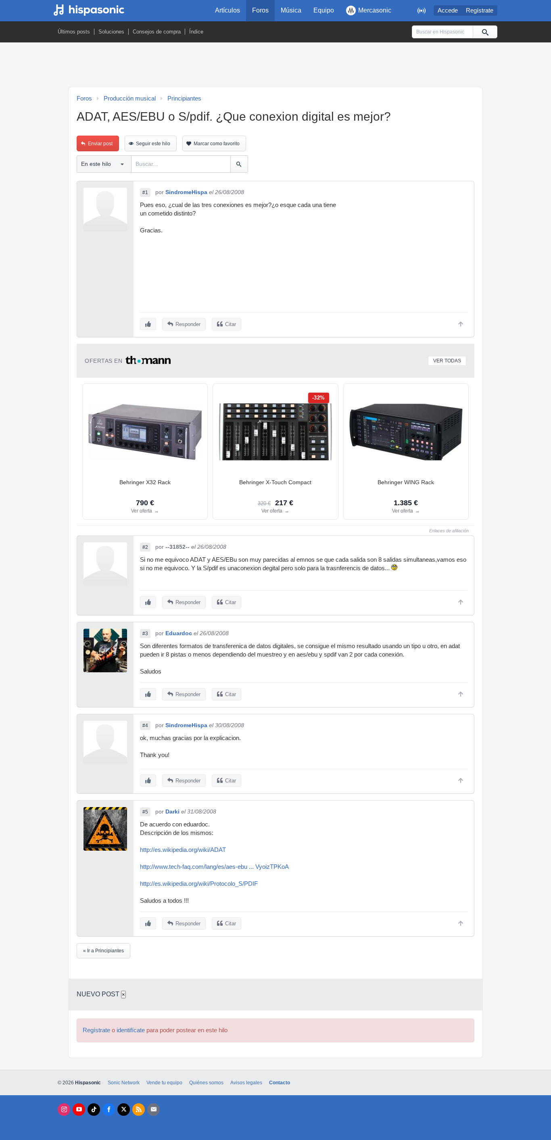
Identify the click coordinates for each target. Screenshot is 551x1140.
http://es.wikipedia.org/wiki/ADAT (183, 850)
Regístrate (479, 10)
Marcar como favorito (217, 143)
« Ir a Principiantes (103, 951)
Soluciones (111, 32)
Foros (260, 10)
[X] (123, 1109)
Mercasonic (374, 10)
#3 (145, 633)
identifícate (131, 1030)
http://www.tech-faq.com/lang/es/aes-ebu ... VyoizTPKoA (214, 867)
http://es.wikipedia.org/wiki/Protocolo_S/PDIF (199, 884)
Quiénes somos (206, 1083)
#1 (145, 192)
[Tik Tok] (94, 1109)
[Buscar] (485, 32)
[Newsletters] (153, 1109)
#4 (145, 725)
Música (291, 10)
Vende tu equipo (164, 1083)
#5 (145, 812)
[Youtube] (79, 1109)
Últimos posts (74, 32)
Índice (196, 32)
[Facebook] (108, 1109)
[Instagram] (64, 1109)
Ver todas (447, 361)
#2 (145, 547)
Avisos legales (246, 1083)
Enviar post (100, 143)
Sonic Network (124, 1083)
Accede (448, 10)
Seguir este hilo (153, 143)
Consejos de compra (157, 32)
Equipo (323, 10)
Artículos (227, 10)
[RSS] (138, 1109)
